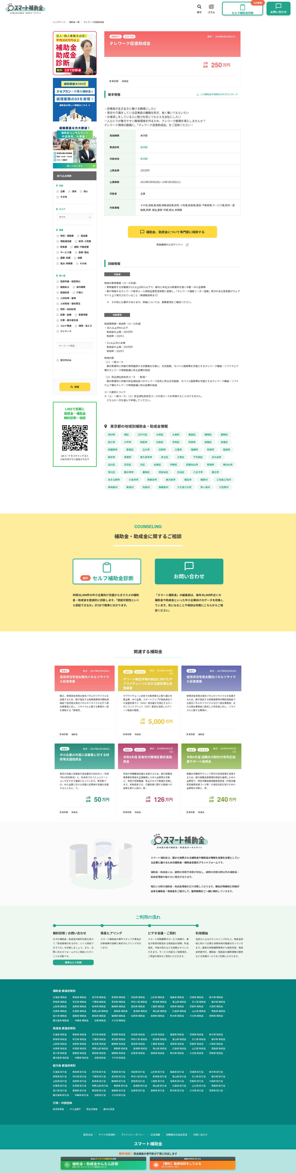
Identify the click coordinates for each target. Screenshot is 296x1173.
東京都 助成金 (118, 1039)
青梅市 (210, 464)
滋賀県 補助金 (177, 1006)
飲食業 (63, 246)
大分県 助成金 (197, 1053)
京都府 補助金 (197, 1006)
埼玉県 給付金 (79, 1076)
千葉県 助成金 (99, 1039)
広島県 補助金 (179, 1011)
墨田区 (146, 472)
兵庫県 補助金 (60, 1011)
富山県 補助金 (179, 1001)
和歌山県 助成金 (100, 1048)
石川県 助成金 (199, 1039)
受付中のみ (65, 360)
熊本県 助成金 (177, 1053)
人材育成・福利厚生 (70, 303)
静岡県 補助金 (118, 1006)
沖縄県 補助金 (82, 1020)
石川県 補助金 (199, 1001)
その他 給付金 (118, 1095)
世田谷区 (163, 472)
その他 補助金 (118, 1020)
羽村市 (111, 434)
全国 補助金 (100, 1020)
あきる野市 (114, 479)
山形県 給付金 (157, 1071)
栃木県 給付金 (216, 1071)
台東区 (157, 464)
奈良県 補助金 (79, 1011)
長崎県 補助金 (157, 1015)
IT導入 (79, 292)
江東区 (180, 457)
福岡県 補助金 (118, 1015)
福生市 (188, 479)
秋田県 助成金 (138, 1034)
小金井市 (133, 479)
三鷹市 (178, 449)
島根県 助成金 (140, 1048)
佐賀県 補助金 (138, 1015)
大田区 (159, 434)
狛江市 (111, 442)
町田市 (192, 442)
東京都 (114, 81)
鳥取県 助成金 (121, 1048)
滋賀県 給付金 (177, 1081)
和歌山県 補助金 (100, 1011)
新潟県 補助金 (160, 1001)
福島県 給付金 (177, 1071)
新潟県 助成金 (160, 1039)
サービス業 (65, 252)
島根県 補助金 (140, 1011)
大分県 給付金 (197, 1090)
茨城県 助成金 (197, 1034)
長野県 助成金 (79, 1043)
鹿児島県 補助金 (61, 1020)
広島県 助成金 (179, 1048)
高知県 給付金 (99, 1090)
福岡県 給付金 (118, 1090)
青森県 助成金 (79, 1034)
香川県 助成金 (60, 1053)
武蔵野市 (113, 449)
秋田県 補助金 (138, 997)
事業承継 (83, 314)
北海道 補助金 (60, 997)
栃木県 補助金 (216, 997)
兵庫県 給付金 (60, 1085)
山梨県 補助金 (60, 1006)
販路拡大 (64, 287)
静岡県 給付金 (118, 1081)
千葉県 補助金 (99, 1001)
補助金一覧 (74, 22)
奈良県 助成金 (79, 1048)
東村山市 (228, 464)
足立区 (164, 457)
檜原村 (204, 479)
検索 (76, 386)
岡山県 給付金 (160, 1085)
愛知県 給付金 (138, 1081)
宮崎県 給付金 (216, 1090)
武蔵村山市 (192, 464)
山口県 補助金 (199, 1011)
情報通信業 (65, 241)
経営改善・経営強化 (70, 281)
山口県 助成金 (199, 1048)
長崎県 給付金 (157, 1090)
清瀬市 (127, 457)
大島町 (176, 434)
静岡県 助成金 (118, 1043)
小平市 (127, 442)
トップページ (59, 22)
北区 (142, 464)
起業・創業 (65, 314)
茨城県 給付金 (197, 1071)
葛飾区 (224, 434)
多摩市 (210, 449)
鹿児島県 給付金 (61, 1095)
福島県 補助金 (177, 997)
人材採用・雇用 (68, 298)
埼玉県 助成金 (79, 1039)
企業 (62, 191)
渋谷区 (180, 472)
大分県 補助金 (197, 1015)
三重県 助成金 (157, 1043)
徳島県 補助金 (218, 1011)
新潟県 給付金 (160, 1076)
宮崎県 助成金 (216, 1053)
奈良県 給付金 (79, 1085)
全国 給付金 (100, 1095)
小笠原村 (224, 487)
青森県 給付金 (79, 1071)
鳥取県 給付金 (121, 1085)
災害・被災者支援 (69, 320)
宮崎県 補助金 (216, 1015)
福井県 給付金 (218, 1076)
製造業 (84, 235)
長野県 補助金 (79, 1006)
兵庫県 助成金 (60, 1048)
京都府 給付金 (197, 1081)
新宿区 (130, 449)
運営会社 (88, 1134)
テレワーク (65, 331)
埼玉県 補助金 (79, 1001)
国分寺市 (129, 472)
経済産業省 (58, 1109)
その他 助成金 (118, 1057)
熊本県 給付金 (177, 1090)
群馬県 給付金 (60, 1076)
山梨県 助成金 (60, 1043)
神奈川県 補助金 (139, 1001)
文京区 (127, 464)
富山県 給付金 (179, 1076)
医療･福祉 (84, 252)
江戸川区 (142, 434)
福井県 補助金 (218, 1001)
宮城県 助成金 (118, 1034)
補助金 (74, 734)
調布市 (111, 457)
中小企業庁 (75, 1109)
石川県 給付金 (199, 1076)
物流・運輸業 (67, 235)
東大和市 (170, 479)
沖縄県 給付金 (82, 1095)
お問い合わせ (200, 1134)
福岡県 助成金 (118, 1053)
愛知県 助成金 (138, 1043)
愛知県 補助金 (138, 1006)
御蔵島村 (163, 487)
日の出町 (216, 457)
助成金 (125, 81)
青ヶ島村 (205, 487)
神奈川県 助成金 (139, 1039)
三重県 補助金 (157, 1006)
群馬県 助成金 (60, 1039)
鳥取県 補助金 (121, 1011)
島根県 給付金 (140, 1085)
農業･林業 (65, 257)
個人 (86, 191)
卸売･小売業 (85, 241)
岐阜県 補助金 (99, 1006)
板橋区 (208, 442)
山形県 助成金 (157, 1034)
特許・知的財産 (68, 309)
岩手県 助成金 (99, 1034)
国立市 (215, 472)
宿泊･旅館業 (66, 263)
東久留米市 (146, 457)
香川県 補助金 (60, 1015)
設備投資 (64, 292)
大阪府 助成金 (216, 1043)
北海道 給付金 (60, 1071)
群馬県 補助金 (60, 1001)
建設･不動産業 (81, 246)
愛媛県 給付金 (79, 1090)
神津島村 (113, 487)
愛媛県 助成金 (79, 1053)
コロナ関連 (65, 325)
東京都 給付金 (118, 1076)
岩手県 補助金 (99, 997)
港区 (126, 434)
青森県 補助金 (79, 997)
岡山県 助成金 (160, 1048)
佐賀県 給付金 (138, 1090)
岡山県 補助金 (160, 1011)
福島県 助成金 (177, 1034)
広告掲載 (155, 1134)
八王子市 (198, 472)
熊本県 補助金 (177, 1015)
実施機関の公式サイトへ (169, 244)
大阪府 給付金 (216, 1081)
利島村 (146, 487)
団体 (74, 191)
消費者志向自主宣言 (176, 1134)
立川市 (146, 449)
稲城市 (226, 449)
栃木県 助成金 (216, 1034)
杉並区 (159, 442)
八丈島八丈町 (184, 487)
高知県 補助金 (99, 1015)
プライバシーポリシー (133, 1134)
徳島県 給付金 (218, 1085)
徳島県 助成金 (218, 1048)
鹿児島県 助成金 (61, 1057)
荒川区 (111, 472)
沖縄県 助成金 (82, 1057)
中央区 (176, 442)
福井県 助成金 (218, 1039)
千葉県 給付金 (99, 1076)
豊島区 (192, 434)
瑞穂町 (194, 449)
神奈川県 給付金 (139, 1076)
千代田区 (198, 457)
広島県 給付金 (179, 1085)
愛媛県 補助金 (79, 1015)
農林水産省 (108, 1109)
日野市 (162, 449)
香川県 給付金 (60, 1090)
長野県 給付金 (79, 1081)
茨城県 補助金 (197, 997)
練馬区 (208, 434)
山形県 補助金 (157, 997)
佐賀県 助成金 (138, 1053)
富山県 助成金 (179, 1039)
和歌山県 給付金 (100, 1085)
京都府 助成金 (197, 1043)
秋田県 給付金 (138, 1071)
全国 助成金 (100, 1057)
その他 (63, 196)
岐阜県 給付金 (99, 1081)
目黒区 (224, 442)
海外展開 (80, 287)
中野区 (173, 464)
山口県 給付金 (199, 1085)
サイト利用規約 (106, 1134)
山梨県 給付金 (60, 1081)
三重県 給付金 (157, 1081)
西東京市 (152, 479)
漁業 (80, 257)
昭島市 (143, 442)
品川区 (111, 464)
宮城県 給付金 (118, 1071)
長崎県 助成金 (157, 1053)
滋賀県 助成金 (177, 1043)
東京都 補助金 (118, 1001)
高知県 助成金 (99, 1053)
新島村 (130, 487)
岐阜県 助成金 (99, 1043)
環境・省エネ (85, 325)
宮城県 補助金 (118, 997)
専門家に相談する (175, 232)
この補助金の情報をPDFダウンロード (219, 94)
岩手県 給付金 (99, 1071)
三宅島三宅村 (224, 479)
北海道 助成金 (60, 1034)
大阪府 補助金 (216, 1006)
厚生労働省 (92, 1109)
